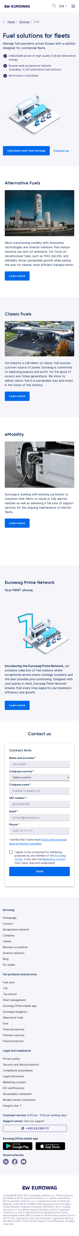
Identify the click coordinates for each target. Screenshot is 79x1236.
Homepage (10, 917)
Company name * (20, 784)
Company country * (21, 771)
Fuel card (8, 982)
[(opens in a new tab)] (18, 1146)
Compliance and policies (18, 1070)
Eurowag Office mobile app (20, 1005)
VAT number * (18, 797)
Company (9, 935)
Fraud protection (13, 1041)
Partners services (13, 1035)
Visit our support (34, 1121)
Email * (13, 811)
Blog (5, 958)
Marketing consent (54, 859)
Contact (8, 923)
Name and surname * (22, 757)
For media (9, 964)
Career (7, 941)
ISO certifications (13, 1088)
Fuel (5, 1023)
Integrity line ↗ (12, 1105)
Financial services (13, 1029)
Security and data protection (21, 1064)
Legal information (13, 1076)
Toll (5, 988)
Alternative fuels (13, 1017)
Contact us (61, 150)
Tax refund (10, 994)
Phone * (14, 824)
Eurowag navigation (15, 1011)
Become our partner (15, 947)
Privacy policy (11, 1058)
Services (24, 21)
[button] (63, 6)
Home (11, 21)
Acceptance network (16, 929)
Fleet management (14, 1000)
